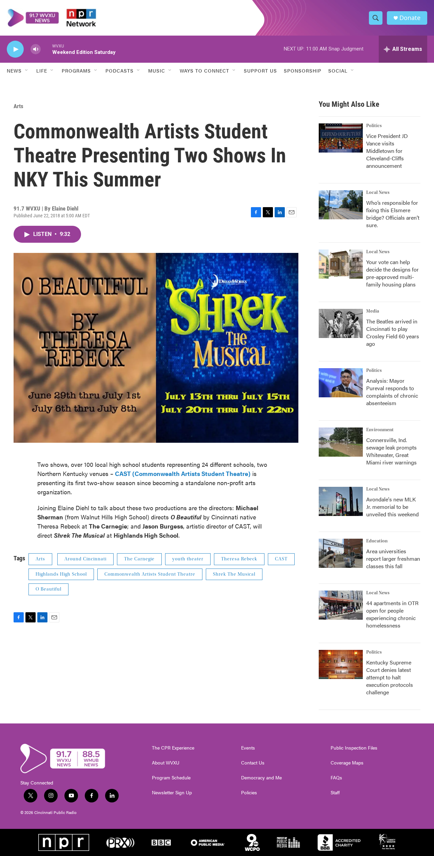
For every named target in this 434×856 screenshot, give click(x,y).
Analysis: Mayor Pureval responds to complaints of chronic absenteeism (392, 392)
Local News (378, 192)
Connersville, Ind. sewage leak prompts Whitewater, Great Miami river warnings (391, 451)
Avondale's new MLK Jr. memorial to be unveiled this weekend (392, 506)
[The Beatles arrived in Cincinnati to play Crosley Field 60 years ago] (341, 323)
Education (377, 541)
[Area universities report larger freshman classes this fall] (341, 553)
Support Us (260, 70)
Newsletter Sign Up (172, 792)
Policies (249, 792)
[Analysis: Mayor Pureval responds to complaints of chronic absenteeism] (341, 382)
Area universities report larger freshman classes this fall (393, 558)
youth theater (187, 559)
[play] (15, 49)
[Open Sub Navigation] (26, 70)
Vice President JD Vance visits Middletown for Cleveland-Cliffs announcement (387, 151)
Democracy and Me (261, 777)
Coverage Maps (347, 762)
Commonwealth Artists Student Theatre (149, 574)
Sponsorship (302, 70)
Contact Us (252, 762)
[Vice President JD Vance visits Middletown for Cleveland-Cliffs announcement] (341, 138)
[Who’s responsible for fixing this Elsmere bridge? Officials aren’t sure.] (341, 204)
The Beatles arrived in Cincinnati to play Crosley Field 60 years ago (392, 332)
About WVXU (165, 762)
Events (248, 748)
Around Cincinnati (85, 559)
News (14, 70)
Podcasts (119, 70)
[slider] (46, 49)
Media (372, 311)
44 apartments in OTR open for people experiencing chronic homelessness (392, 614)
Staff (335, 792)
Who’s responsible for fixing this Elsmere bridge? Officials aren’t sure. (392, 214)
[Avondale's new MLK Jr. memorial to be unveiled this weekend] (341, 501)
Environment (380, 430)
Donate (409, 17)
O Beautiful (48, 589)
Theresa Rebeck (239, 559)
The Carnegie (139, 559)
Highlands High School (61, 574)
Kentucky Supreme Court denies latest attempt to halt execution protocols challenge (389, 677)
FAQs (336, 777)
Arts (18, 106)
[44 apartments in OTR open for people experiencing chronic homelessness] (341, 605)
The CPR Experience (173, 748)
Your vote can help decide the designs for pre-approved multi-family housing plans (392, 273)
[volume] (35, 49)
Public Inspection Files (354, 748)
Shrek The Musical (234, 574)
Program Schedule (171, 777)
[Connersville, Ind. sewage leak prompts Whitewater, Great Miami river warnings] (341, 442)
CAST (281, 559)
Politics (374, 125)
